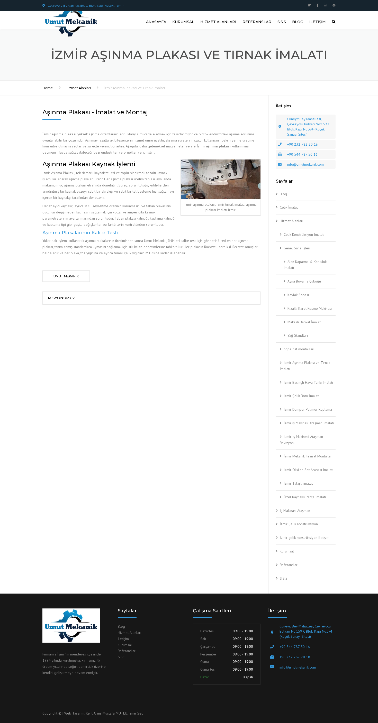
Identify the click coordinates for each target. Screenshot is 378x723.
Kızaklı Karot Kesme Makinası (309, 308)
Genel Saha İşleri (297, 248)
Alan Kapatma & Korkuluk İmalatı (305, 264)
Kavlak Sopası (298, 295)
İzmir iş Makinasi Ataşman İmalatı (309, 423)
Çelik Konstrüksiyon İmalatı (304, 234)
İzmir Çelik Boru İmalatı (301, 395)
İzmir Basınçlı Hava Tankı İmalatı (308, 382)
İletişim (317, 22)
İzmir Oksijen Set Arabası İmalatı (308, 469)
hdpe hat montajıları (299, 349)
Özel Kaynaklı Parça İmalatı (305, 497)
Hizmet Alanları (218, 22)
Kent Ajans (94, 713)
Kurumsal (183, 22)
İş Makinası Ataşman (295, 510)
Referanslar (256, 22)
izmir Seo (136, 713)
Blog (297, 22)
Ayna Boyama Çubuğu (304, 281)
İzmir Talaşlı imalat (298, 483)
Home (47, 88)
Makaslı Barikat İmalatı (304, 322)
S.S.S (281, 22)
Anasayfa (156, 22)
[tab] (66, 276)
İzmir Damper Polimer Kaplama (308, 409)
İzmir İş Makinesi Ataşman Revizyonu (301, 439)
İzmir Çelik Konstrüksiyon (299, 524)
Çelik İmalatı (289, 207)
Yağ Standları (297, 335)
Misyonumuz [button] (61, 298)
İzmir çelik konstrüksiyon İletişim (304, 537)
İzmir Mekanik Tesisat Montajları (308, 456)
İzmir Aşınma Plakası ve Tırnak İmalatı (305, 365)
